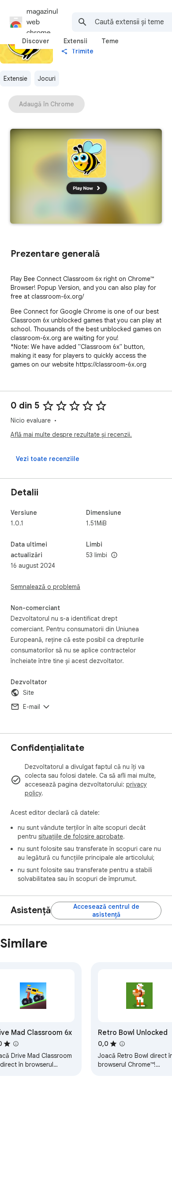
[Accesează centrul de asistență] (106, 910)
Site (28, 693)
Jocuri (47, 78)
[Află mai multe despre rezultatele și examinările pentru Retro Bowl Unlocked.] (122, 1043)
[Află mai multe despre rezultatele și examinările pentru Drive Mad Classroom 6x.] (15, 1043)
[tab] (35, 41)
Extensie (15, 78)
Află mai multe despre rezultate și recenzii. (71, 434)
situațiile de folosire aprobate (80, 836)
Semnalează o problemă (45, 587)
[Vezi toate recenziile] (48, 458)
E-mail (31, 707)
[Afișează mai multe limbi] (114, 555)
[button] (86, 177)
